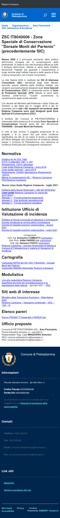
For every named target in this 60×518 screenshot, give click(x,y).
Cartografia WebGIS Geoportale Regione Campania (27, 268)
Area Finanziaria (41, 25)
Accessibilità (8, 511)
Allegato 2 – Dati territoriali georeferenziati (22, 200)
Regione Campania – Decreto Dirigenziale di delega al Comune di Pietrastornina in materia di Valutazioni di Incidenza (29, 248)
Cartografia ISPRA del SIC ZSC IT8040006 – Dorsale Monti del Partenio (28, 264)
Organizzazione (20, 25)
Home (5, 25)
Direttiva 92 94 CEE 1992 (14, 159)
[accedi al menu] (53, 15)
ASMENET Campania (48, 510)
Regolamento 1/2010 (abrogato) (17, 164)
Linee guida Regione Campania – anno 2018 (24, 167)
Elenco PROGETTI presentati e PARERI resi (24, 317)
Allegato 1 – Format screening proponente (22, 197)
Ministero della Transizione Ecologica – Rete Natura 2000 (27, 298)
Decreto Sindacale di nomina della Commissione (26, 222)
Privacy (20, 508)
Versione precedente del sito (17, 490)
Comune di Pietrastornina (19, 15)
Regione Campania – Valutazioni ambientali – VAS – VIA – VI (28, 304)
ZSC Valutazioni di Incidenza (17, 28)
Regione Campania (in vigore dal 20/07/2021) (24, 194)
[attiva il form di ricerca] (45, 15)
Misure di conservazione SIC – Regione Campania (27, 177)
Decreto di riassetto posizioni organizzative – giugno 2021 (27, 226)
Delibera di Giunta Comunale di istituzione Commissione (30, 219)
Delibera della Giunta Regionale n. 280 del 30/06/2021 (29, 190)
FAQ (48, 285)
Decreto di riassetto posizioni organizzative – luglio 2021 (29, 230)
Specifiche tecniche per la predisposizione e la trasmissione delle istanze (25, 284)
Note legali (7, 508)
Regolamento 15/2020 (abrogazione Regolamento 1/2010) (26, 173)
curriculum (46, 237)
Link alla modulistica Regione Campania (22, 280)
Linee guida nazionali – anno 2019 (19, 169)
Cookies (33, 508)
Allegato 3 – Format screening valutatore (22, 202)
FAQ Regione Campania (14, 180)
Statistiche (9, 482)
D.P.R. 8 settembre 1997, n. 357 (17, 161)
